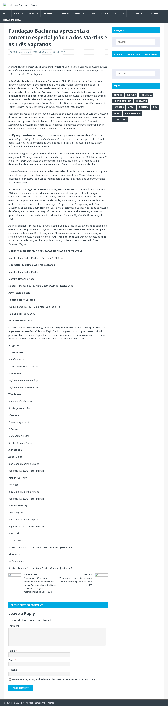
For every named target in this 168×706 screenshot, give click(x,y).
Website (12, 669)
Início (5, 13)
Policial (105, 13)
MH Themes (48, 702)
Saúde (116, 113)
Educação (141, 101)
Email (11, 660)
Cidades (18, 13)
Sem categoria (133, 113)
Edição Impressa (12, 20)
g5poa (45, 52)
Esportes (33, 13)
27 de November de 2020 (25, 52)
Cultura (47, 13)
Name (12, 650)
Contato (152, 13)
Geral (92, 13)
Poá (155, 107)
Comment (13, 625)
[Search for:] (135, 42)
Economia (63, 13)
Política (119, 13)
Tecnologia (135, 13)
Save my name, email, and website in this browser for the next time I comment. (54, 679)
